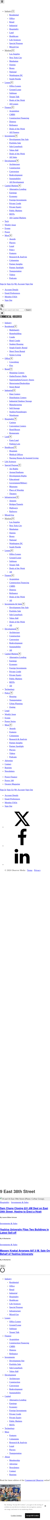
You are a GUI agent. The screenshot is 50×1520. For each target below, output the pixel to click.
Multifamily (14, 330)
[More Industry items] (13, 11)
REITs (12, 214)
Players (12, 242)
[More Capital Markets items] (19, 185)
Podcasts (13, 278)
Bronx (12, 68)
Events (7, 228)
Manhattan (13, 61)
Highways (13, 508)
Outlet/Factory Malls (18, 376)
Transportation (15, 271)
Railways (13, 511)
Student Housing (16, 344)
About (7, 1457)
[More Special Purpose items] (19, 465)
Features (12, 253)
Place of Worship (16, 490)
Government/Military (18, 483)
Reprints (8, 767)
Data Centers (14, 394)
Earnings (13, 193)
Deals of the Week (17, 100)
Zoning (12, 707)
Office (12, 18)
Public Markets (15, 210)
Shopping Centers (16, 372)
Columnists (14, 260)
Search (28, 310)
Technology (10, 689)
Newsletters (10, 771)
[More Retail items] (11, 369)
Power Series (10, 721)
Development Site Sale (19, 139)
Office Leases (15, 86)
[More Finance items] (12, 107)
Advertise (9, 760)
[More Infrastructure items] (17, 497)
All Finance (14, 132)
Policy (12, 250)
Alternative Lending (17, 189)
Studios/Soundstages (18, 412)
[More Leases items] (11, 82)
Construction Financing (19, 118)
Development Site (16, 1361)
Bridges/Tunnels (16, 504)
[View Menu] (2, 1)
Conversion (14, 171)
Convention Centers (17, 426)
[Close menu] (2, 313)
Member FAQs (11, 296)
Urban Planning (16, 703)
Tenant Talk (14, 96)
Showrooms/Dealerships (19, 383)
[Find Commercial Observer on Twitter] (22, 827)
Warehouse (14, 415)
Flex (11, 365)
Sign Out (29, 284)
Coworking (14, 362)
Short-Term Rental (17, 351)
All (10, 572)
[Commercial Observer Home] (11, 5)
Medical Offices (16, 454)
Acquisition (14, 111)
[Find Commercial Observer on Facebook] (22, 846)
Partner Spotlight (16, 267)
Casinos (12, 422)
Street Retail (14, 387)
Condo (12, 337)
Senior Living (15, 355)
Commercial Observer (34, 1480)
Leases (7, 82)
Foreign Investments (18, 200)
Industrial (13, 25)
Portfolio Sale (15, 143)
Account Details (11, 289)
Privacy (37, 870)
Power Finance (11, 777)
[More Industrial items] (14, 390)
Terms (29, 870)
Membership (14, 1460)
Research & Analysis (18, 257)
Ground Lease (15, 89)
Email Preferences (12, 293)
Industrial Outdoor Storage (20, 401)
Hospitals (13, 451)
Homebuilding (15, 333)
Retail (11, 22)
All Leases (13, 104)
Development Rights (18, 476)
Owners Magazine (12, 784)
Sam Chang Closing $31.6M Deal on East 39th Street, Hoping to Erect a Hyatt (24, 1209)
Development (10, 161)
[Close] (45, 1506)
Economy (13, 196)
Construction (14, 168)
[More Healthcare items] (15, 447)
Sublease (13, 93)
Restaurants (14, 433)
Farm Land (14, 440)
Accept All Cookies (32, 1515)
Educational (14, 479)
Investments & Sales (13, 604)
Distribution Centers (17, 397)
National (13, 72)
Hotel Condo (14, 340)
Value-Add (13, 150)
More (7, 235)
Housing (12, 696)
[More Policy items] (11, 692)
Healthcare (13, 36)
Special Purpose (16, 43)
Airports (12, 501)
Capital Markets (11, 185)
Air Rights (13, 469)
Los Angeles (14, 54)
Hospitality (14, 29)
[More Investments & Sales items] (23, 604)
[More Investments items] (16, 136)
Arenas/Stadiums (16, 472)
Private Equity (15, 207)
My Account (19, 284)
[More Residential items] (15, 326)
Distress (12, 121)
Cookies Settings (16, 1515)
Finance (8, 107)
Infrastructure (10, 497)
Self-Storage (14, 408)
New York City (15, 57)
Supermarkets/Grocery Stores (21, 380)
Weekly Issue (10, 225)
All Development (16, 182)
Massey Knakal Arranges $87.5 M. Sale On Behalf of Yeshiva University (25, 1252)
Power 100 (9, 780)
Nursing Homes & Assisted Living (23, 458)
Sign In (3, 284)
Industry (8, 323)
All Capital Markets (17, 218)
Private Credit (15, 203)
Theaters (13, 493)
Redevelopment (15, 175)
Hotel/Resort (14, 429)
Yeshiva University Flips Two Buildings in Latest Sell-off (24, 1231)
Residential (14, 15)
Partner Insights (16, 264)
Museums (13, 486)
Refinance (13, 125)
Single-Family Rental (18, 347)
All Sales (13, 157)
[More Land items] (10, 436)
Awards (12, 239)
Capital (8, 1396)
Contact (8, 764)
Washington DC (16, 75)
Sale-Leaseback (15, 146)
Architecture (14, 164)
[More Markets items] (13, 50)
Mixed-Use (14, 47)
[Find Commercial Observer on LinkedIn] (22, 864)
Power (7, 232)
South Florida (15, 79)
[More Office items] (11, 358)
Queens (12, 64)
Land (11, 32)
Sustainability (15, 178)
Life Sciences (15, 40)
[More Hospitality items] (15, 418)
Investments (10, 136)
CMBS (12, 114)
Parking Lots (14, 444)
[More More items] (10, 235)
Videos (12, 274)
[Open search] (2, 306)
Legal (11, 246)
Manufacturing (15, 404)
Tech (7, 221)
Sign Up (10, 284)
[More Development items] (17, 160)
